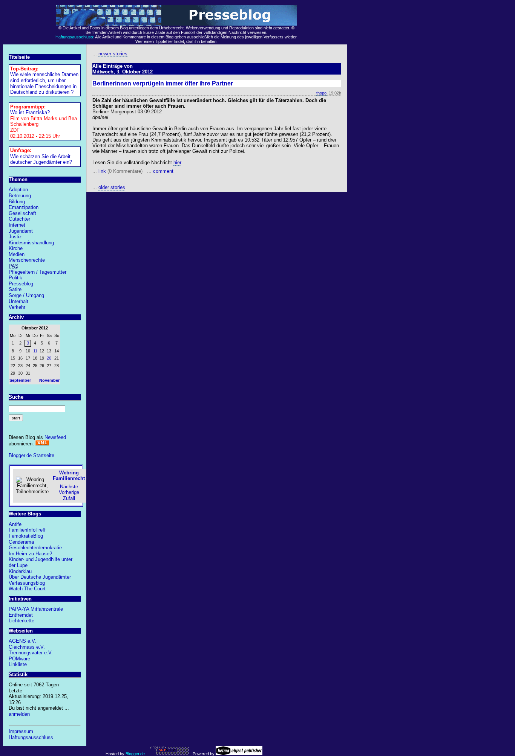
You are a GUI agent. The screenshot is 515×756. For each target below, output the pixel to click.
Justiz (15, 236)
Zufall (69, 498)
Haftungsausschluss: (74, 37)
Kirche (16, 248)
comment (163, 171)
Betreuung (20, 195)
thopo (321, 93)
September (20, 380)
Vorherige (69, 492)
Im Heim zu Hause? (30, 553)
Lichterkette (21, 620)
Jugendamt (21, 231)
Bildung (17, 201)
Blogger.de (135, 753)
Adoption (18, 189)
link (102, 171)
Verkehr (17, 307)
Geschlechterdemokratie (35, 547)
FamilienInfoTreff (27, 530)
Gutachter (19, 219)
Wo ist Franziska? (30, 112)
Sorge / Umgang (26, 295)
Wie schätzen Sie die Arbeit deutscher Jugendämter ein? (41, 159)
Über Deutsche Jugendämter (40, 577)
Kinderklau (20, 571)
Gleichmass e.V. (27, 647)
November (49, 380)
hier (177, 162)
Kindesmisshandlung (31, 242)
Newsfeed (55, 437)
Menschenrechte (27, 260)
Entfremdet (21, 615)
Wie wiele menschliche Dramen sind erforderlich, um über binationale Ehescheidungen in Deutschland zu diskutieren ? (44, 83)
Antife (15, 524)
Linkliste (18, 664)
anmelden (19, 714)
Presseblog (21, 284)
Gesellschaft (22, 213)
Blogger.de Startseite (31, 455)
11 (35, 351)
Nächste (69, 486)
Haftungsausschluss (31, 737)
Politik (15, 277)
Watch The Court (27, 588)
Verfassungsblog (27, 583)
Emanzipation (23, 207)
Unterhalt (18, 301)
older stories (111, 187)
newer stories (112, 53)
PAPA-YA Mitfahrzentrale (36, 609)
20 (49, 358)
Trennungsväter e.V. (31, 652)
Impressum (21, 731)
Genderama (21, 542)
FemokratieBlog (26, 536)
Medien (17, 254)
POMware (19, 659)
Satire (15, 289)
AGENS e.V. (22, 641)
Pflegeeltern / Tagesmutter (37, 272)
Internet (17, 225)
